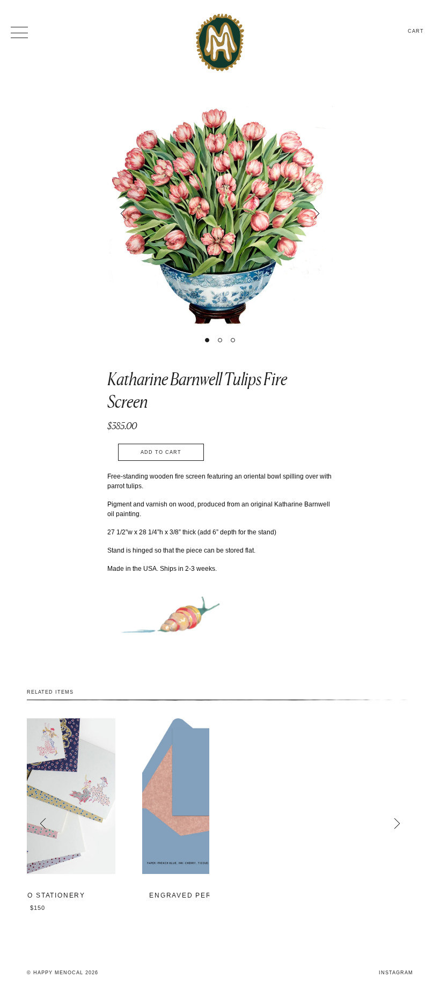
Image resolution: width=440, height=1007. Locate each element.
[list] (220, 823)
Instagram (396, 972)
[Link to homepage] (220, 42)
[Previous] (123, 213)
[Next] (316, 213)
